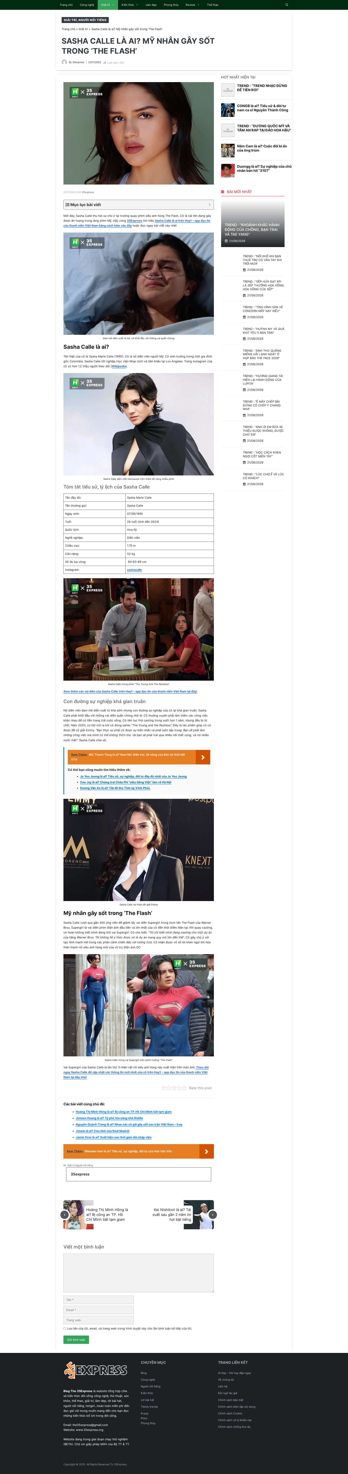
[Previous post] (64, 1214)
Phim (144, 1418)
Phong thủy (171, 5)
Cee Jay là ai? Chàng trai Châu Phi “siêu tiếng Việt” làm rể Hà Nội (125, 782)
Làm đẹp (151, 5)
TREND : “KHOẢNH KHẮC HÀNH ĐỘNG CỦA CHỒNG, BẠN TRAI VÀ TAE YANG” (252, 230)
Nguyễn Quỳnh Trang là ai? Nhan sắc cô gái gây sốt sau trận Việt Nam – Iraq (129, 1124)
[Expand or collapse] (209, 205)
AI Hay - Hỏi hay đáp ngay (234, 1373)
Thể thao (212, 5)
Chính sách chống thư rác (234, 1427)
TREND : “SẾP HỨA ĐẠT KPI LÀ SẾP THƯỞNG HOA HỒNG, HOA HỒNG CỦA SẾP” (263, 285)
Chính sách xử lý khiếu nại (234, 1420)
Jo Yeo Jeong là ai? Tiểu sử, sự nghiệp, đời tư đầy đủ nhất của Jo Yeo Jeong (133, 776)
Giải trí (105, 5)
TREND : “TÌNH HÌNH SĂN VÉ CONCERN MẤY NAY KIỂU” (263, 309)
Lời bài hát (147, 1400)
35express (78, 62)
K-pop (144, 1413)
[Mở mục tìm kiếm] (287, 5)
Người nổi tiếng (92, 20)
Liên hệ (222, 1386)
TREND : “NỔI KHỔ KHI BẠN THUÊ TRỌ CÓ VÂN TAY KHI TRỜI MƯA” (262, 260)
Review (190, 5)
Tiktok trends (149, 1406)
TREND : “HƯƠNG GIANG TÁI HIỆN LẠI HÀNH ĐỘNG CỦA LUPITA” (263, 379)
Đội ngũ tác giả (227, 1393)
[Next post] (212, 1214)
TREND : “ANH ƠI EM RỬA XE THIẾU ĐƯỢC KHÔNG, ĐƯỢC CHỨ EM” (263, 430)
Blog (144, 1373)
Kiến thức (128, 5)
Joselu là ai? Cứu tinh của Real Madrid (102, 1131)
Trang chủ (66, 5)
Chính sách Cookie (230, 1413)
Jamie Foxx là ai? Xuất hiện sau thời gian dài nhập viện (114, 1137)
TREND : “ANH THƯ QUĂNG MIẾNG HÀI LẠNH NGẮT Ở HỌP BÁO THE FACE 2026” (262, 354)
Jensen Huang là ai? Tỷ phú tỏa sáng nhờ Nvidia (109, 1118)
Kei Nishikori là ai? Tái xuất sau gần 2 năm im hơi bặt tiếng (171, 1215)
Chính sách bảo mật (230, 1400)
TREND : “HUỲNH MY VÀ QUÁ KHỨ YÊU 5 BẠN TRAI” (263, 330)
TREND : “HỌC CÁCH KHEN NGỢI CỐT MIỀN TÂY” (262, 454)
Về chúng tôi (226, 1379)
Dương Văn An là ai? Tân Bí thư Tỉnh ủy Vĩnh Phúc (115, 788)
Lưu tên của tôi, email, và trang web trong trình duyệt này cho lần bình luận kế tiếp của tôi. (129, 1328)
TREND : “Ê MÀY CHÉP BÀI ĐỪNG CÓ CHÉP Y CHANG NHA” (262, 405)
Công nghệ (87, 5)
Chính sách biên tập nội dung (236, 1406)
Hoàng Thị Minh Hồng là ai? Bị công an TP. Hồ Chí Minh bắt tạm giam (124, 1111)
